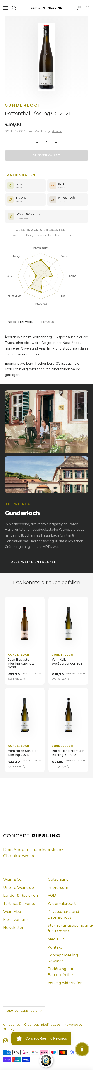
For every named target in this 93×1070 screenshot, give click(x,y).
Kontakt (55, 947)
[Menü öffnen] (4, 7)
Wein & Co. (12, 879)
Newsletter (13, 928)
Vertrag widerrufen (65, 983)
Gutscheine (58, 879)
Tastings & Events (19, 903)
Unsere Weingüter (20, 887)
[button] (82, 1049)
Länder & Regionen (20, 895)
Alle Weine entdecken (34, 562)
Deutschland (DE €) (23, 1010)
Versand (57, 131)
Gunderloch (23, 105)
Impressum (58, 887)
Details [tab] (47, 322)
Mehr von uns (15, 919)
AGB (52, 895)
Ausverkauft (46, 155)
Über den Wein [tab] (21, 322)
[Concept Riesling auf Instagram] (5, 1040)
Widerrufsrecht (62, 903)
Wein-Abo (12, 912)
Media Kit (56, 939)
